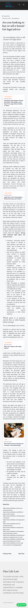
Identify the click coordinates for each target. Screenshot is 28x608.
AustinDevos (16, 18)
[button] (19, 4)
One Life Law (11, 571)
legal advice (17, 39)
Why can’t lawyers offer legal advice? (12, 347)
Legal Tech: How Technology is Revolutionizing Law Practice (13, 198)
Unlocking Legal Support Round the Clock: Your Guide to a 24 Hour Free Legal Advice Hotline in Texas (13, 103)
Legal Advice (7, 16)
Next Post (21, 553)
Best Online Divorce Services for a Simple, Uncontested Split (14, 444)
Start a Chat (22, 604)
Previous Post (7, 553)
